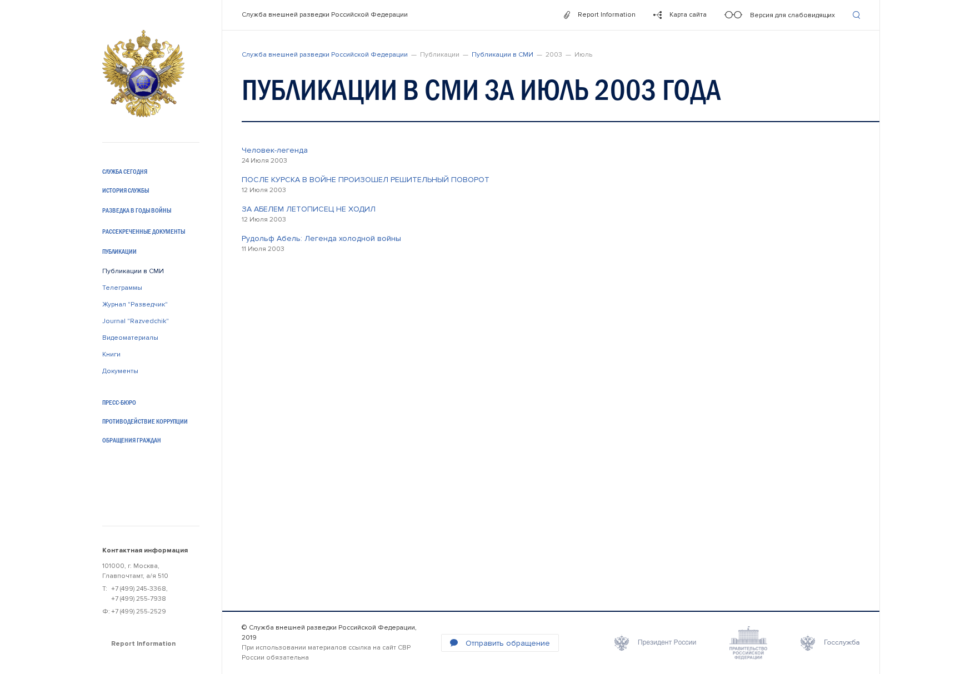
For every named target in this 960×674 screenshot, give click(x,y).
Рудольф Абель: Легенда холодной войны (321, 238)
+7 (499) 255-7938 (138, 599)
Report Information (143, 644)
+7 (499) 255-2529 (138, 611)
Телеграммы (122, 288)
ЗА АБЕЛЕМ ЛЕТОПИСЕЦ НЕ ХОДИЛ (309, 209)
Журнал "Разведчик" (135, 304)
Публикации (119, 251)
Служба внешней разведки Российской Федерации (325, 15)
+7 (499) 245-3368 (138, 589)
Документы (120, 371)
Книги (111, 354)
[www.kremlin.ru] (655, 643)
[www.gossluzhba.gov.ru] (830, 643)
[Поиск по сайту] (856, 15)
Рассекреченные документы (143, 231)
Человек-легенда (275, 150)
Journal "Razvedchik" (135, 321)
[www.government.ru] (748, 643)
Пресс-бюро (119, 402)
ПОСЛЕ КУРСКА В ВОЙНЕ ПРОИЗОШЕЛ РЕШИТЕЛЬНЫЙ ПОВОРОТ (365, 179)
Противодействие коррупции (145, 421)
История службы (125, 190)
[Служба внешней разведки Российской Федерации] (143, 73)
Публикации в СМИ (133, 271)
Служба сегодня (124, 171)
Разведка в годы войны (136, 210)
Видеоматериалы (130, 338)
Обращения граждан (131, 440)
